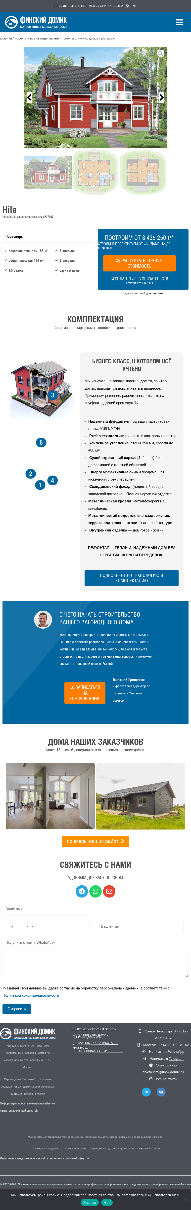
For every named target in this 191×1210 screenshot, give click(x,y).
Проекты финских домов (80, 38)
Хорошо (89, 1203)
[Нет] (184, 1199)
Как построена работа (95, 1043)
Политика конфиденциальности (90, 1050)
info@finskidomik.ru (168, 1072)
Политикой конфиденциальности (30, 995)
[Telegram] (146, 1092)
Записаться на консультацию (84, 692)
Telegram (176, 1058)
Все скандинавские (44, 38)
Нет (107, 1203)
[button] (29, 97)
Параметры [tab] (14, 236)
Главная (6, 38)
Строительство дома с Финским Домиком (91, 1036)
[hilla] (95, 97)
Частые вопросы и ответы (95, 1029)
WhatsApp (176, 1052)
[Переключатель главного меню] (179, 22)
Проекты (21, 38)
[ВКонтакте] (161, 1092)
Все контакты (166, 1079)
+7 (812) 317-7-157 (72, 6)
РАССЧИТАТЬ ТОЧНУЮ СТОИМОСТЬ (142, 263)
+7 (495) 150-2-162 (109, 6)
